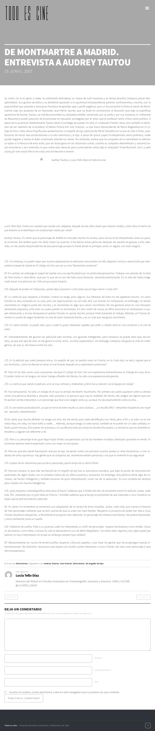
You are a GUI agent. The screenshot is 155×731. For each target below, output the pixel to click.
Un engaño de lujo (95, 563)
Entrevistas (22, 563)
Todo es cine (10, 725)
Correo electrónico (103, 670)
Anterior (11, 597)
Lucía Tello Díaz (27, 575)
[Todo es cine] (28, 13)
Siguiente (143, 597)
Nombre (98, 658)
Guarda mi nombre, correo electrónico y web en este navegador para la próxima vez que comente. (64, 692)
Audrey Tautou (51, 563)
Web (96, 681)
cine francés (66, 563)
